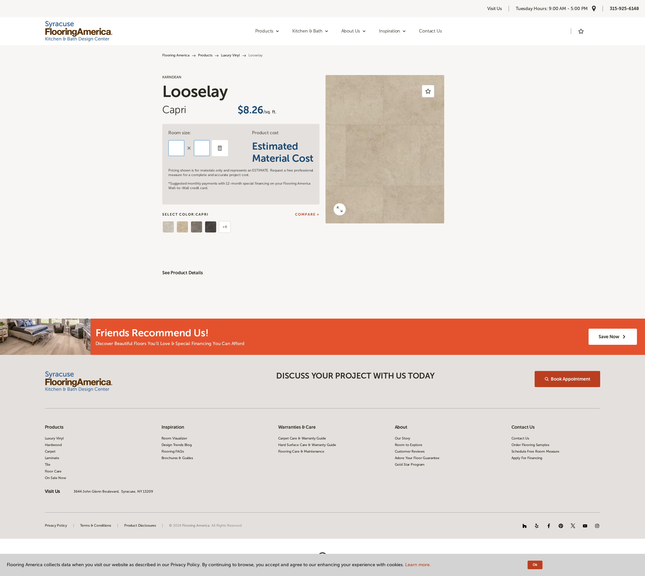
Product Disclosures (140, 525)
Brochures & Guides (177, 458)
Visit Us (494, 8)
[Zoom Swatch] (340, 209)
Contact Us (430, 31)
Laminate (52, 458)
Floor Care (53, 471)
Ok (535, 565)
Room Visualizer (174, 438)
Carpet (50, 451)
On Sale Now (55, 478)
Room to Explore (408, 445)
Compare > (307, 215)
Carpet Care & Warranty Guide (302, 438)
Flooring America (175, 55)
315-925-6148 (624, 8)
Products (205, 55)
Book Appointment (570, 379)
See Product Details (182, 273)
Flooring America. (196, 525)
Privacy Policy (56, 525)
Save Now (609, 337)
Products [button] (264, 31)
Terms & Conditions (95, 525)
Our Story (402, 438)
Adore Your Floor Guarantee (417, 458)
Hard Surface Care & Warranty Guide (307, 445)
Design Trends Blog (177, 445)
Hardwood (53, 445)
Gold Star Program (410, 464)
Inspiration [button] (389, 31)
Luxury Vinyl (230, 55)
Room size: (179, 132)
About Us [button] (350, 31)
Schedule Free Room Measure (535, 451)
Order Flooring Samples (530, 445)
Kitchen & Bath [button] (307, 31)
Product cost (265, 132)
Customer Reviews (410, 451)
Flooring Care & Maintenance (301, 451)
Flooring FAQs (173, 451)
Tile (47, 464)
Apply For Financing (526, 458)
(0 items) (595, 31)
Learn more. (418, 564)
